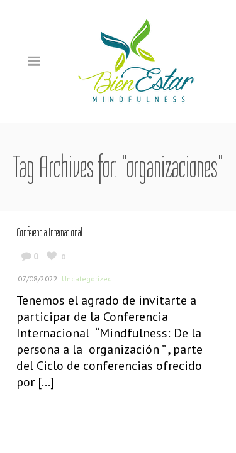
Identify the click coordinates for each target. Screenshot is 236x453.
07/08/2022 (38, 278)
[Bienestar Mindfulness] (137, 60)
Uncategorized (87, 278)
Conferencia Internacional (49, 232)
